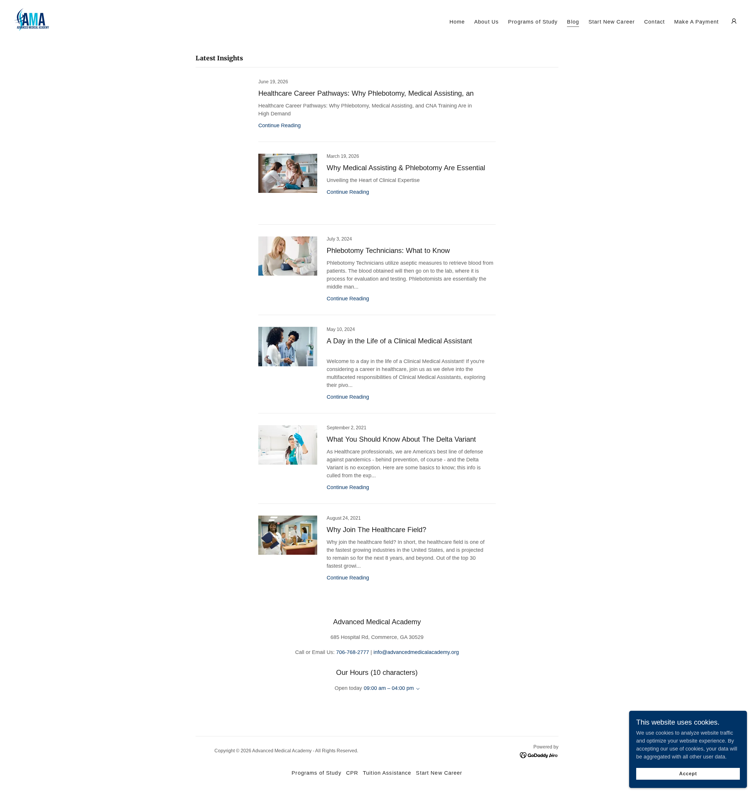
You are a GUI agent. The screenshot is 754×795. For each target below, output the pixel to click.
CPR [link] (352, 773)
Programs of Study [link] (533, 22)
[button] (734, 21)
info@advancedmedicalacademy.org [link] (416, 652)
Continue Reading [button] (279, 125)
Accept (688, 773)
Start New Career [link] (611, 22)
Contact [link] (654, 22)
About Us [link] (486, 22)
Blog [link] (573, 22)
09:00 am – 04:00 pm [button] (389, 688)
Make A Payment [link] (696, 22)
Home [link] (457, 22)
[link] (31, 21)
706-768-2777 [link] (352, 652)
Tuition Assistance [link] (387, 773)
